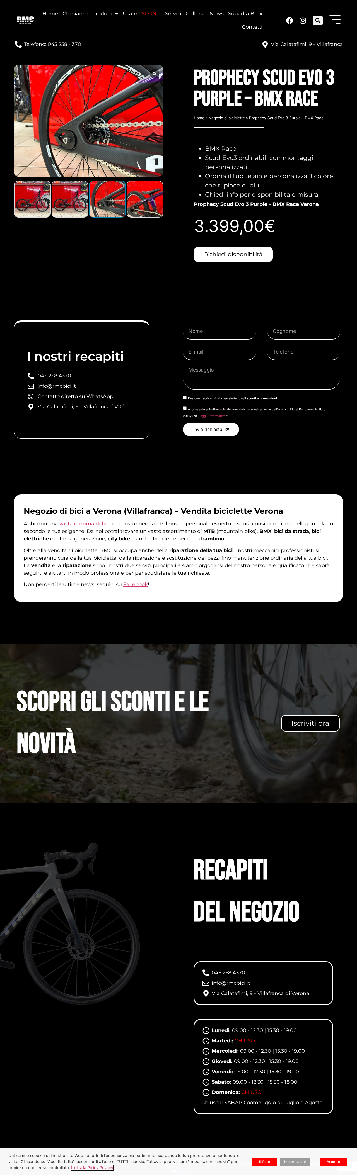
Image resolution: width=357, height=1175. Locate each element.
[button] (317, 20)
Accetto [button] (333, 1161)
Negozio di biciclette (227, 118)
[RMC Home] (25, 20)
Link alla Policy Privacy (92, 1167)
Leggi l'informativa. (212, 416)
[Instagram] (302, 20)
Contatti (252, 27)
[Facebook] (289, 20)
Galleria (195, 14)
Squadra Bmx (245, 14)
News (216, 14)
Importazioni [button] (295, 1161)
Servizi (173, 14)
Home (50, 14)
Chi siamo (75, 14)
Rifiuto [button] (264, 1161)
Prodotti (102, 14)
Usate (130, 14)
